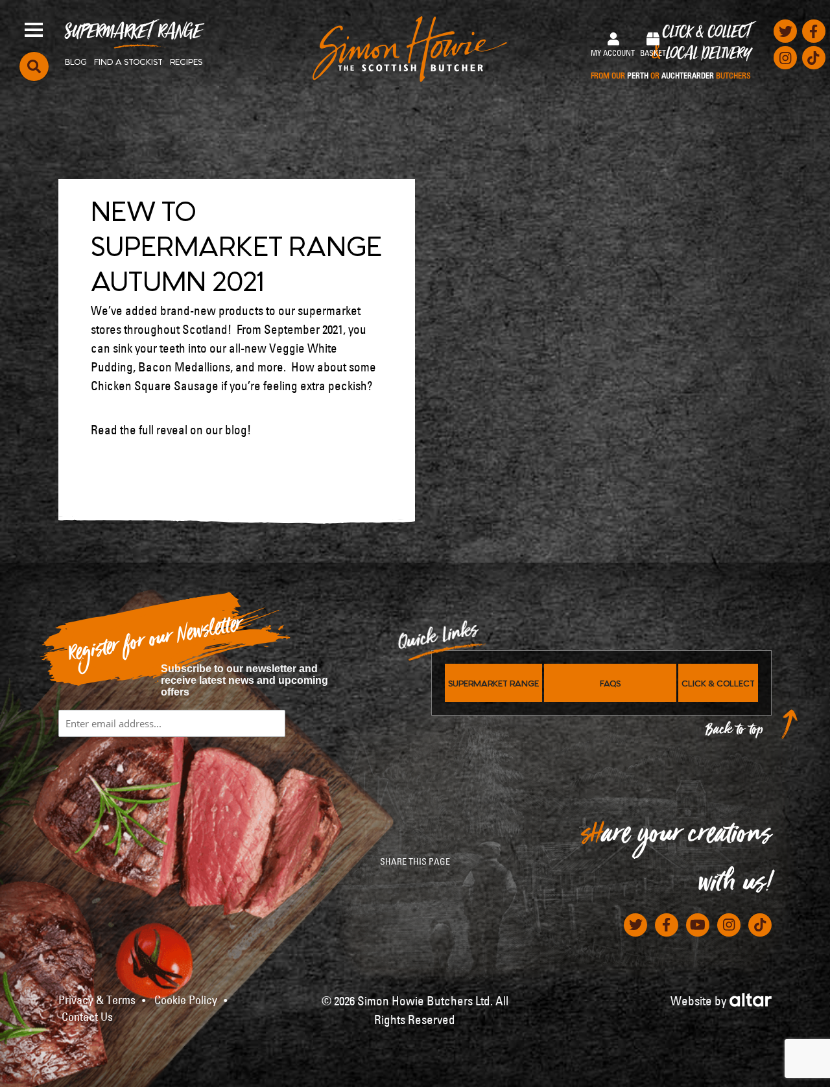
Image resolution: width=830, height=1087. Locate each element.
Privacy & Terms (97, 1000)
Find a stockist (128, 61)
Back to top (734, 733)
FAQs (610, 682)
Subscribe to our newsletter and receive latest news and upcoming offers (244, 680)
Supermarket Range (133, 36)
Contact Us (87, 1017)
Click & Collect (671, 52)
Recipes (186, 61)
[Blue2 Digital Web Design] (750, 998)
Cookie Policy (185, 1000)
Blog (76, 61)
